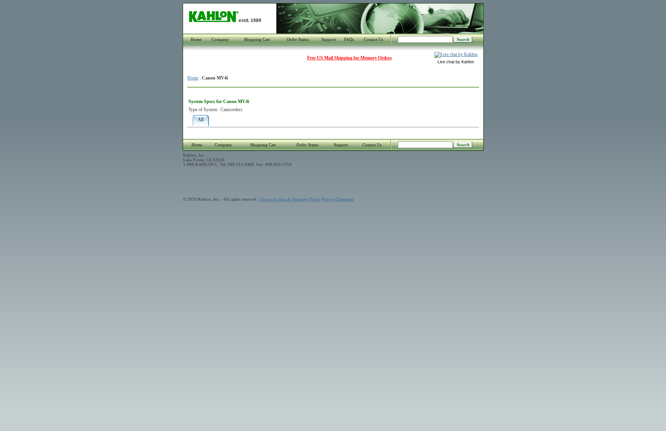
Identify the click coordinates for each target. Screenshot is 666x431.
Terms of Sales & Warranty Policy (291, 199)
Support (328, 39)
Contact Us (373, 39)
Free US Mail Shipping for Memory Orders (349, 58)
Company (220, 39)
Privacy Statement (338, 199)
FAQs (349, 39)
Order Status (298, 39)
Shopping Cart (257, 39)
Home (196, 39)
